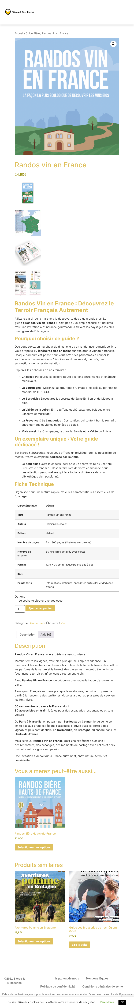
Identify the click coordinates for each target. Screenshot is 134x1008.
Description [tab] (27, 634)
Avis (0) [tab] (45, 634)
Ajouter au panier (40, 608)
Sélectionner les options (34, 847)
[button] (122, 12)
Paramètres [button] (107, 1002)
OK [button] (122, 1002)
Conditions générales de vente (102, 986)
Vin (63, 623)
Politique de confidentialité (57, 986)
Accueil (19, 33)
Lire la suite (80, 944)
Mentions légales (97, 978)
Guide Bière (33, 33)
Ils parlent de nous (67, 978)
